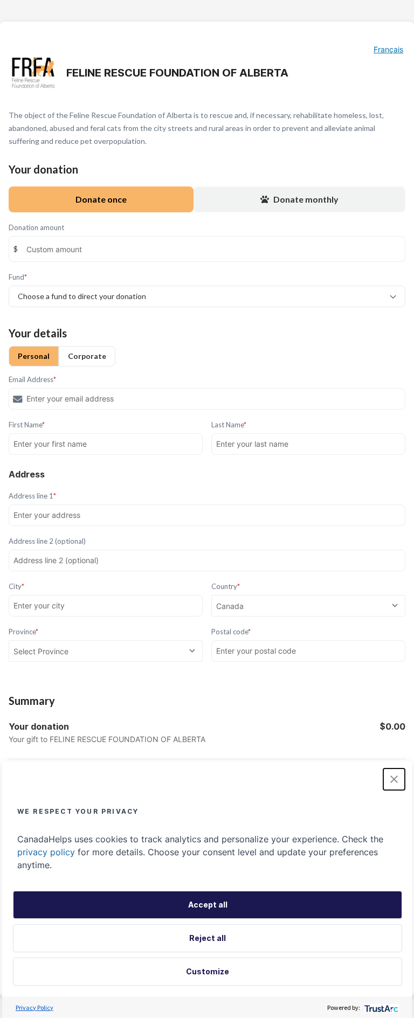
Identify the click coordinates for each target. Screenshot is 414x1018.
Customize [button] (207, 971)
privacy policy (46, 852)
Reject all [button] (207, 938)
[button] (394, 779)
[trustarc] (380, 1007)
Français (388, 49)
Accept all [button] (207, 904)
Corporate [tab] (87, 356)
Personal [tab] (34, 356)
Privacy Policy (34, 1007)
